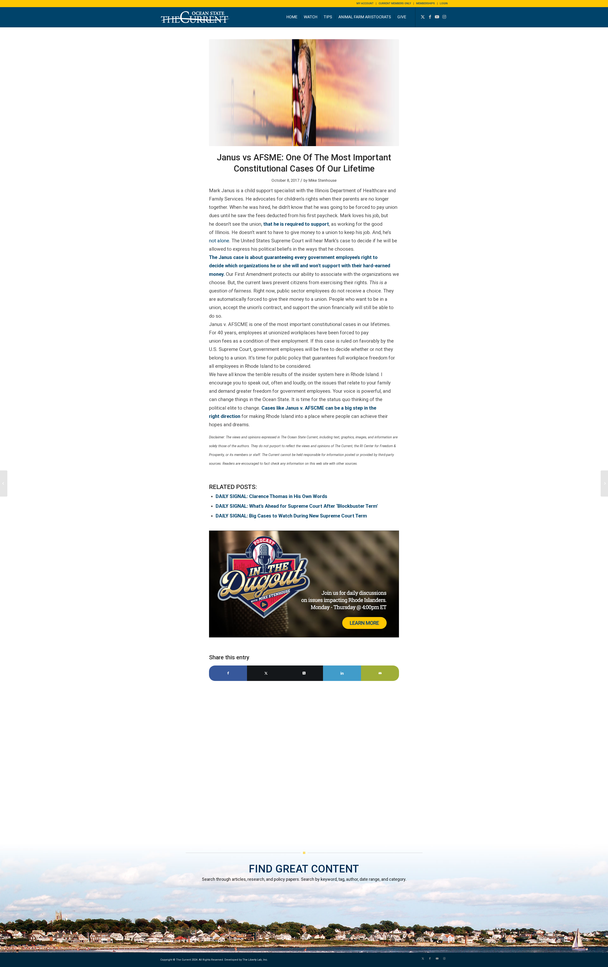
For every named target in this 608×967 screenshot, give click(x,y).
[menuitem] (365, 3)
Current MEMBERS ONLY (395, 3)
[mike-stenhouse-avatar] (304, 92)
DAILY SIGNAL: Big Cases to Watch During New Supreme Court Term (291, 516)
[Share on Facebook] (228, 673)
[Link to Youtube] (437, 16)
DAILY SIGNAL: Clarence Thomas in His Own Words (271, 496)
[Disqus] (304, 764)
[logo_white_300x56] (196, 20)
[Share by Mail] (380, 673)
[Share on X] (266, 673)
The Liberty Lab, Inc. (255, 959)
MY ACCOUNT (365, 3)
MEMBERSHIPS (425, 3)
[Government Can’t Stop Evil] (3, 483)
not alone (219, 241)
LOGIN (444, 3)
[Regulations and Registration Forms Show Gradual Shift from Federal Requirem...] (604, 483)
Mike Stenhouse (323, 180)
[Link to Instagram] (444, 16)
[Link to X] (422, 16)
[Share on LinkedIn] (342, 673)
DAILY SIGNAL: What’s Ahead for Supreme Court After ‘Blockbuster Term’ (297, 506)
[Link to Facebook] (429, 16)
